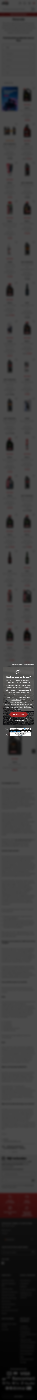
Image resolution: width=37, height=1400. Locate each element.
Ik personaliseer (18, 720)
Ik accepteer (19, 714)
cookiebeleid (16, 700)
